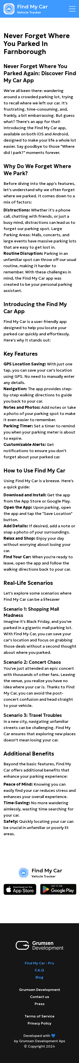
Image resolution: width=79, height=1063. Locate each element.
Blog (39, 977)
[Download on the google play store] (58, 889)
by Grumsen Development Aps (39, 1041)
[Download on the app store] (20, 889)
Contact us (39, 996)
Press (40, 1004)
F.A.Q (39, 970)
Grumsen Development (39, 989)
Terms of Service (39, 1016)
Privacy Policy (39, 1023)
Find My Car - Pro (39, 963)
